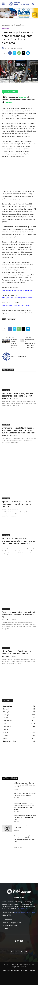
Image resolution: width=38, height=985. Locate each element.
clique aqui (8, 102)
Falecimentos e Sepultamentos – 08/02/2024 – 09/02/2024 (30, 344)
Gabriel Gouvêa (11, 48)
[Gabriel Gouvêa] (3, 48)
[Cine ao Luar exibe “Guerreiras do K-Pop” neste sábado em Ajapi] (7, 796)
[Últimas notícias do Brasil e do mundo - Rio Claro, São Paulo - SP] (19, 891)
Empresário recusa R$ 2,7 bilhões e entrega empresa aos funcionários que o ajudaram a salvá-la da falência (18, 430)
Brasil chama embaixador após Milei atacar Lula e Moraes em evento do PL (18, 614)
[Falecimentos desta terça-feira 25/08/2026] (7, 828)
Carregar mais (18, 847)
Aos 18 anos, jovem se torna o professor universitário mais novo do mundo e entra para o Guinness (18, 541)
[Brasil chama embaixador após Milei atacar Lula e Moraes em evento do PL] (19, 601)
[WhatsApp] (19, 53)
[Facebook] (10, 53)
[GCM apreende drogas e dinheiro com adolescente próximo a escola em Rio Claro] (7, 785)
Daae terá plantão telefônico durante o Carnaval (14, 344)
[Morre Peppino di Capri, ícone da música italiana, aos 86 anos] (19, 640)
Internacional (9, 24)
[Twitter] (14, 53)
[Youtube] (26, 952)
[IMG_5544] (19, 13)
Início (3, 24)
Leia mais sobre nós (23, 908)
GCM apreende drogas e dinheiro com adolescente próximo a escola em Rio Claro (24, 785)
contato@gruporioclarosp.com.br (24, 912)
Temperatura (11, 319)
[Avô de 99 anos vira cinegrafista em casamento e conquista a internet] (19, 382)
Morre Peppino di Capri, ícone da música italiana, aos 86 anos (16, 652)
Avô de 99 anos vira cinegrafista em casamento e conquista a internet (18, 394)
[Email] (23, 53)
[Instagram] (17, 952)
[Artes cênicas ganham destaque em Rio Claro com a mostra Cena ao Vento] (7, 818)
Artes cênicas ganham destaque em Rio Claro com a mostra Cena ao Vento (25, 817)
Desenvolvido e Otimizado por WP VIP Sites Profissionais (19, 970)
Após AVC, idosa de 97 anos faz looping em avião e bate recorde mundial (16, 504)
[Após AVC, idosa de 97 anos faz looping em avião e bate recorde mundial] (19, 490)
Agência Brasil (6, 619)
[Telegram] (28, 53)
